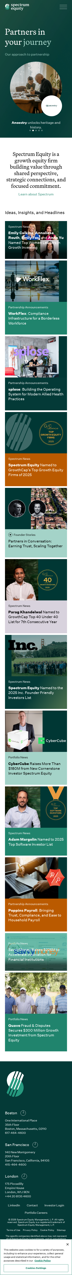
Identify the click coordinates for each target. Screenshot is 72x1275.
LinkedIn (14, 1205)
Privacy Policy (30, 1230)
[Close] (68, 1244)
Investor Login (54, 1205)
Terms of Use (13, 1230)
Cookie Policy (47, 1230)
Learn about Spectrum (36, 194)
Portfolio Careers (36, 1212)
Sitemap (61, 1230)
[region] (36, 1257)
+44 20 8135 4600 (18, 1196)
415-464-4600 (15, 1164)
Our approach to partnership (27, 54)
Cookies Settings (36, 1268)
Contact (32, 1205)
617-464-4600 (15, 1133)
